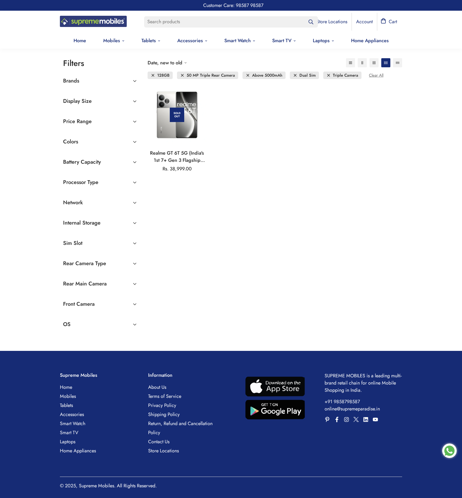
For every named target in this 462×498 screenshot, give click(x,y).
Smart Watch (237, 40)
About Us (157, 387)
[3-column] (374, 62)
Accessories (190, 40)
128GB (163, 75)
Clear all (376, 75)
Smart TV (281, 40)
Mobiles (111, 40)
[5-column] (397, 62)
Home (80, 40)
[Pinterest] (327, 419)
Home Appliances (370, 40)
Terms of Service (164, 396)
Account (364, 21)
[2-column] (362, 62)
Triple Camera (345, 75)
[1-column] (350, 62)
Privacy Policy (162, 405)
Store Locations (163, 450)
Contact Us (159, 441)
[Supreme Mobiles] (93, 22)
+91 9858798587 (342, 401)
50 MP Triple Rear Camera (211, 75)
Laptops (321, 40)
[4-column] (385, 62)
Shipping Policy (164, 414)
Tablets (148, 40)
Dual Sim (307, 75)
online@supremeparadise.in (352, 408)
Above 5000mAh (267, 75)
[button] (389, 22)
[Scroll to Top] (451, 469)
